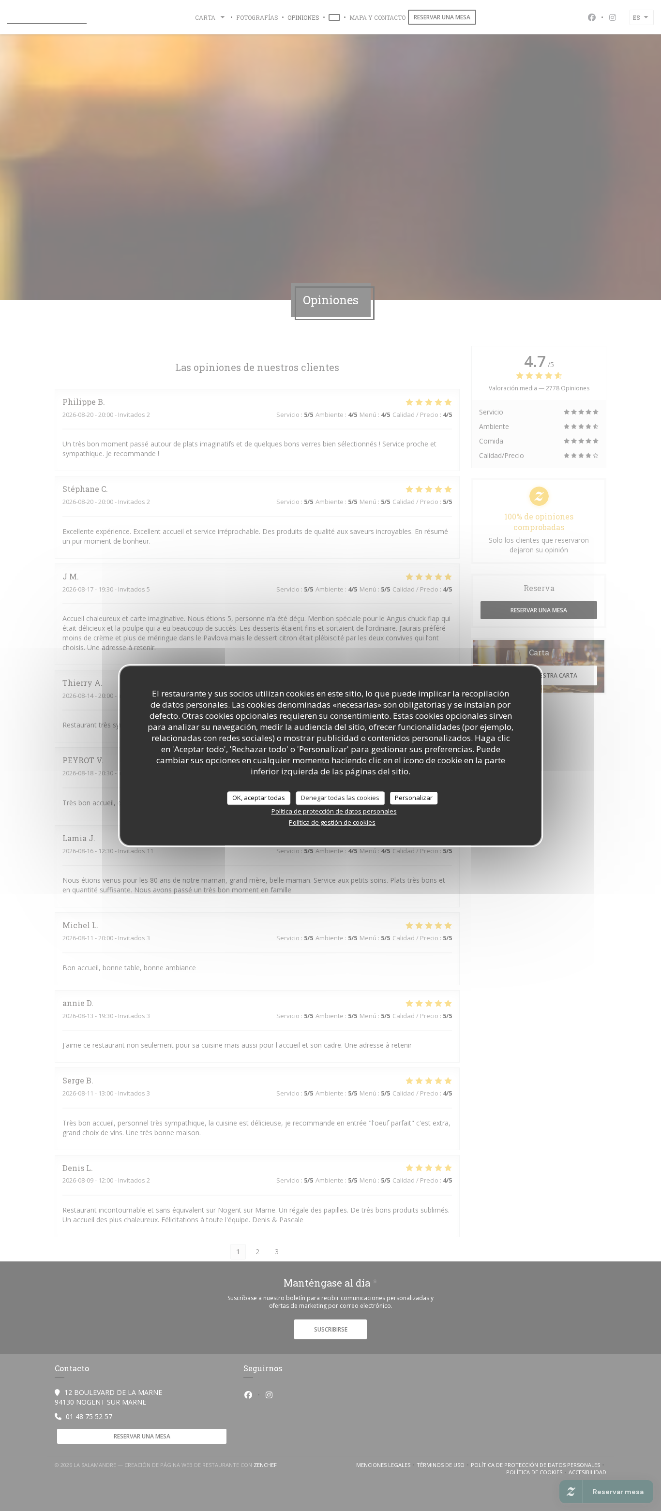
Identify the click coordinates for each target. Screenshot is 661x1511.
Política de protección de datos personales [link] (334, 811)
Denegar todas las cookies (340, 797)
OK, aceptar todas (258, 797)
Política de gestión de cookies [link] (332, 822)
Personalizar (414, 797)
